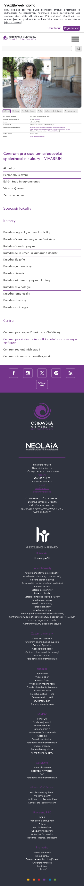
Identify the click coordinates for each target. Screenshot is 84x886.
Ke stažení (42, 866)
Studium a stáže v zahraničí (42, 732)
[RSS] (70, 373)
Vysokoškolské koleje (42, 649)
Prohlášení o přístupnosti (42, 821)
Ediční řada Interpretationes (21, 181)
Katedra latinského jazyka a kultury (41, 127)
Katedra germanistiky (17, 266)
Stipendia (42, 736)
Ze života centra (13, 195)
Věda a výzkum (13, 188)
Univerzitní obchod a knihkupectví (42, 642)
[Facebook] (13, 373)
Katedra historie (13, 273)
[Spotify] (56, 373)
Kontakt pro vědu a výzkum (42, 803)
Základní (7, 111)
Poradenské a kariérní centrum (42, 659)
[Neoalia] (42, 447)
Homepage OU (42, 558)
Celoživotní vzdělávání (42, 831)
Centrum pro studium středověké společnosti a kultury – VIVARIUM (40, 341)
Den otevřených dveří (42, 697)
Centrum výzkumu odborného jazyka (27, 356)
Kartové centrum (42, 655)
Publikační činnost (28, 111)
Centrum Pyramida (42, 645)
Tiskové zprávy (42, 856)
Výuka (40, 111)
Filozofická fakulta (59, 127)
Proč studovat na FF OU (42, 694)
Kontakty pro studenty (42, 753)
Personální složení (15, 174)
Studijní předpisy (42, 746)
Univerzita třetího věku (42, 834)
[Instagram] (28, 373)
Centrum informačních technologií (42, 652)
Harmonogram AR (42, 729)
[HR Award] (42, 537)
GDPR (42, 817)
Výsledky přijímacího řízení (42, 684)
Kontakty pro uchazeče (42, 704)
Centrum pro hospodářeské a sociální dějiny (42, 614)
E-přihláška (42, 674)
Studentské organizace (42, 749)
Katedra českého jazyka (19, 246)
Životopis (16, 111)
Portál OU (42, 719)
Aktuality (9, 168)
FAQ (42, 774)
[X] (42, 373)
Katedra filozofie (14, 259)
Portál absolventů (42, 767)
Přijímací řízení (42, 680)
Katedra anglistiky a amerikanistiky (26, 232)
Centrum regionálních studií (21, 349)
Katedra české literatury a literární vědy (29, 239)
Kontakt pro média (42, 853)
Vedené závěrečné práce (53, 111)
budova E (37, 119)
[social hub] (42, 384)
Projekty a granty (71, 111)
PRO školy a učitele (42, 828)
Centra (8, 321)
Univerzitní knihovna (42, 639)
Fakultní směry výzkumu (42, 793)
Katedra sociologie (15, 307)
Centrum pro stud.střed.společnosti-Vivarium (44, 129)
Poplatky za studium (42, 739)
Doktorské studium (42, 691)
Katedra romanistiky (16, 293)
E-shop (42, 824)
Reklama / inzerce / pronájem (42, 838)
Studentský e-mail (42, 722)
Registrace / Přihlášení (42, 771)
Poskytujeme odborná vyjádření (42, 859)
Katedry (9, 221)
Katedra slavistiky (15, 300)
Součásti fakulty (17, 208)
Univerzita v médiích (42, 863)
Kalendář (42, 869)
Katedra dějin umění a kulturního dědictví (30, 253)
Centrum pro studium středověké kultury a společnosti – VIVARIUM (42, 617)
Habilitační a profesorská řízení (42, 799)
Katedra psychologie (17, 287)
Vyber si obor (42, 677)
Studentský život (42, 701)
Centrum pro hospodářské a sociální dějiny (32, 332)
